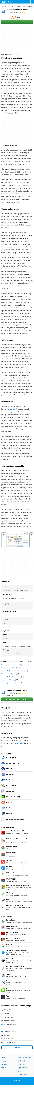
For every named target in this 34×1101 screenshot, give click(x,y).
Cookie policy (22, 1061)
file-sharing (24, 63)
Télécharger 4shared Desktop (10, 683)
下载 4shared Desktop (8, 680)
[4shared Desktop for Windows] (3, 12)
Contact (3, 1061)
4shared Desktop (18, 10)
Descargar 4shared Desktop (10, 665)
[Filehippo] (6, 2)
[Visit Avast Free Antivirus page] (17, 18)
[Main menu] (32, 2)
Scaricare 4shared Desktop (9, 668)
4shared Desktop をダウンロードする (13, 671)
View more (17, 1047)
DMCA (20, 1071)
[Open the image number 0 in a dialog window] (14, 539)
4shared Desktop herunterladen (11, 677)
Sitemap (4, 1068)
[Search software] (28, 2)
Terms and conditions (24, 1057)
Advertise (4, 1064)
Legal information (23, 1068)
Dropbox (18, 185)
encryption (10, 409)
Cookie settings (22, 1074)
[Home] (2, 6)
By (10, 12)
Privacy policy (22, 1064)
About (3, 1057)
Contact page (18, 743)
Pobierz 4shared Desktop (9, 674)
